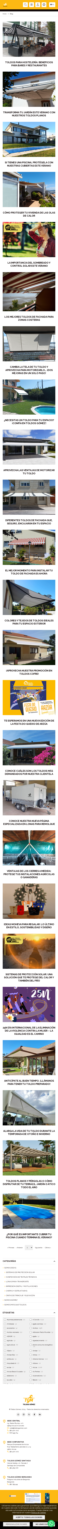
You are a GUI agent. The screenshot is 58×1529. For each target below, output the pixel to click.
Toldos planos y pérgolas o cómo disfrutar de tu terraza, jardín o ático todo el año (29, 1184)
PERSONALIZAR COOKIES (16, 1524)
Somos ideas (10, 1268)
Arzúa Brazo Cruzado (16, 1372)
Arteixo (37, 1363)
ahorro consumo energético (42, 1345)
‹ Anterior (19, 1248)
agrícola (11, 1340)
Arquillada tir (13, 1363)
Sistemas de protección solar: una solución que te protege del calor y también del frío (29, 977)
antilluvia (11, 1359)
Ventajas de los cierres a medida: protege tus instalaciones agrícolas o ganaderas (29, 874)
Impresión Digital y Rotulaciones (21, 1286)
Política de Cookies (38, 1513)
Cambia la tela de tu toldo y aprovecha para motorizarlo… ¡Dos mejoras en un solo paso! (29, 370)
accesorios (12, 1328)
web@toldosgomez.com (18, 1428)
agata (36, 1336)
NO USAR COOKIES (44, 1524)
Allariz (10, 1351)
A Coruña (38, 1320)
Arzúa (37, 1367)
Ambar (36, 1351)
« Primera (10, 1248)
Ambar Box (12, 1355)
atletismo (12, 1376)
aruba (10, 1367)
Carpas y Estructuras (16, 1291)
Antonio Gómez (40, 1359)
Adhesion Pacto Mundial (43, 1332)
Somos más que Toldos (15, 1305)
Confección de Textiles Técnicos (21, 1277)
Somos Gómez (10, 1300)
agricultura (12, 1345)
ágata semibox (39, 1324)
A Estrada (12, 1324)
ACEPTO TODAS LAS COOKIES (29, 1517)
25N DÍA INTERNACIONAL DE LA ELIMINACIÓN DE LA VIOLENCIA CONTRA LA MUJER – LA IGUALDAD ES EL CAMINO (29, 1030)
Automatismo (39, 1376)
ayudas (11, 1380)
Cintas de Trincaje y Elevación (20, 1295)
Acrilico (37, 1328)
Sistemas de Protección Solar (20, 1272)
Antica (36, 1355)
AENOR (11, 1336)
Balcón (37, 1380)
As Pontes (38, 1372)
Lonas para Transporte (17, 1282)
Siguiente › (39, 1248)
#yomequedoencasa (16, 1320)
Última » (48, 1248)
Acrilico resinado (14, 1332)
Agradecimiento (40, 1340)
